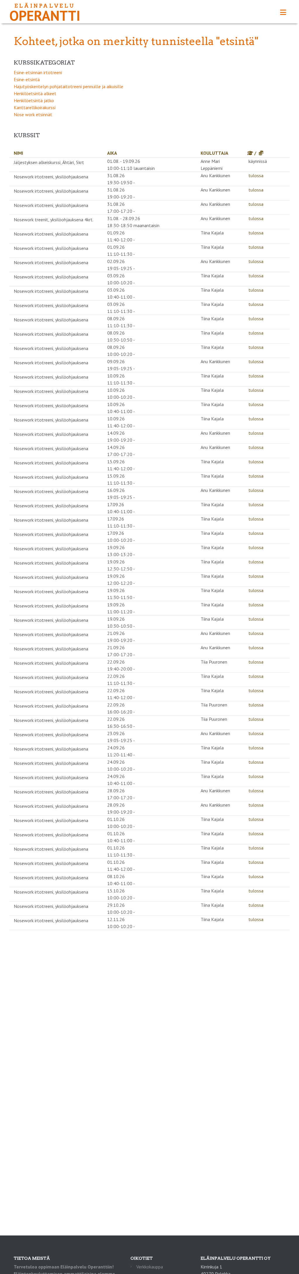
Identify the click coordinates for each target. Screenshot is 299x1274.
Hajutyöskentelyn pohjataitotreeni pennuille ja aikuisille (68, 86)
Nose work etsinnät (33, 114)
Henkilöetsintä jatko (34, 100)
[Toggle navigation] (283, 12)
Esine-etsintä (27, 79)
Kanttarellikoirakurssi (34, 107)
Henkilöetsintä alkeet (35, 93)
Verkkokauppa (149, 1267)
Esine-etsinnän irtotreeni (38, 72)
